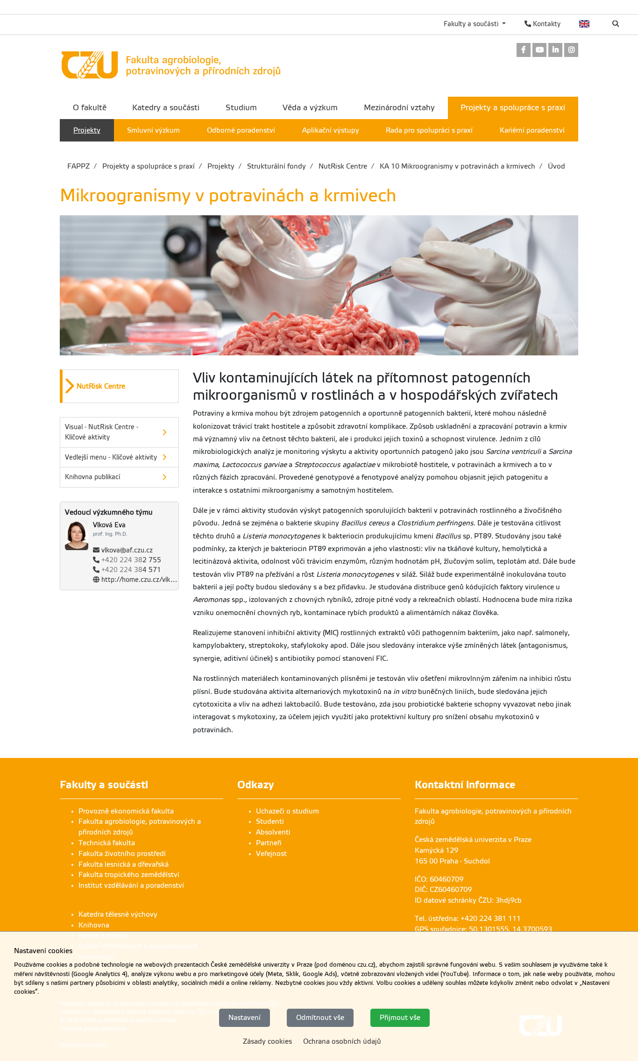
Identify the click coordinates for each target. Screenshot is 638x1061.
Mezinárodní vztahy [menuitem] (399, 107)
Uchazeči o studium (287, 811)
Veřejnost (271, 853)
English (584, 24)
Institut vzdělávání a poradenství (131, 885)
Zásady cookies (267, 1041)
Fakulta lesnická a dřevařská (123, 864)
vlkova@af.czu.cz (127, 550)
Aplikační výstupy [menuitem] (330, 130)
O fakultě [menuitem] (89, 107)
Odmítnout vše (320, 1017)
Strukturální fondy (275, 166)
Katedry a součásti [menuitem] (165, 107)
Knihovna (93, 925)
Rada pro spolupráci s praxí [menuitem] (429, 130)
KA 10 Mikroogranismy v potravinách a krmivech (456, 166)
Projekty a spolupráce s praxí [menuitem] (513, 107)
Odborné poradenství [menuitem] (241, 130)
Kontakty (545, 24)
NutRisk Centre (342, 166)
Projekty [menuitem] (86, 130)
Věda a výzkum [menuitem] (310, 107)
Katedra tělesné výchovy (117, 914)
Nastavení (244, 1017)
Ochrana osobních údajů (342, 1041)
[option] (119, 386)
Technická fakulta (106, 843)
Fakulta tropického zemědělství (128, 874)
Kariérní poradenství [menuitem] (532, 130)
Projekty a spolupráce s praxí (147, 166)
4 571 (131, 569)
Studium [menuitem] (241, 107)
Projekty (220, 166)
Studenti (270, 821)
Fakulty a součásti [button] (472, 24)
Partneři (269, 843)
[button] (120, 386)
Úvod (555, 166)
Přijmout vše (400, 1017)
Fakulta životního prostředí (122, 853)
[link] (524, 50)
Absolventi (273, 832)
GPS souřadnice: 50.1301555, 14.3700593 (483, 929)
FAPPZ (78, 166)
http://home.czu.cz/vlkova (141, 579)
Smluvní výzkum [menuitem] (153, 130)
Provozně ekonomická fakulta (126, 811)
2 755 (131, 560)
